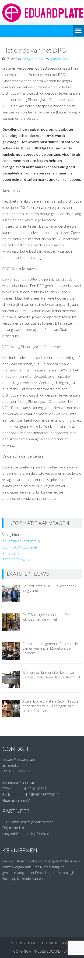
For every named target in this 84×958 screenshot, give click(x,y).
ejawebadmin (59, 59)
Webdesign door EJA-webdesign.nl (42, 943)
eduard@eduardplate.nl (21, 541)
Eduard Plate (59, 951)
